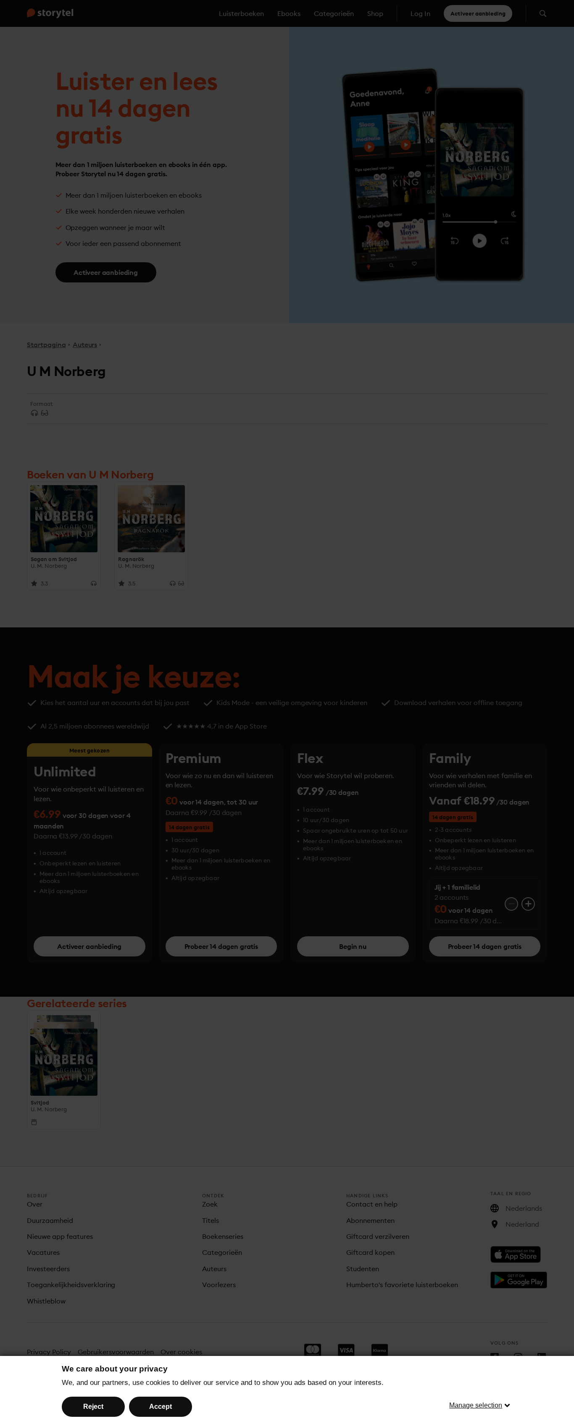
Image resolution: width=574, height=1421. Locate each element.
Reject (93, 1406)
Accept (160, 1406)
